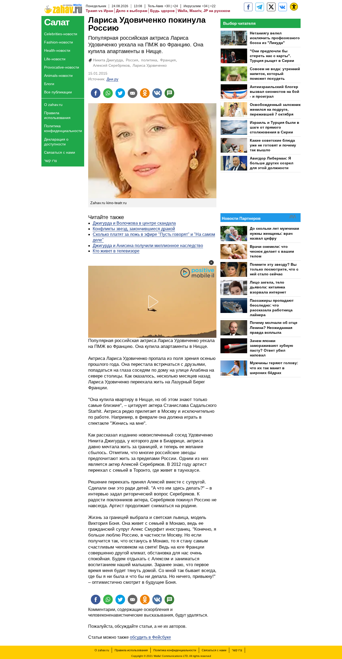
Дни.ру (112, 79)
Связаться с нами (59, 152)
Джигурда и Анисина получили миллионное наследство (148, 245)
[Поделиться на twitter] (120, 93)
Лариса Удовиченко (150, 65)
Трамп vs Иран (99, 11)
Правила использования (57, 115)
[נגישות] (294, 7)
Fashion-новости (58, 42)
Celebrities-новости (60, 34)
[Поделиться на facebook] (95, 93)
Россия (132, 60)
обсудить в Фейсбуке (150, 637)
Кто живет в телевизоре (116, 251)
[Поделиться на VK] (157, 93)
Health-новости (57, 50)
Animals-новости (58, 75)
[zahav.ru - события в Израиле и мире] (259, 7)
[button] (211, 262)
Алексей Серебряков (111, 65)
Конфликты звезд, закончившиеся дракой (134, 229)
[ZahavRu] (271, 7)
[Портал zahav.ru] (282, 7)
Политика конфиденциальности (63, 128)
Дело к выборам (131, 11)
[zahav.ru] (248, 7)
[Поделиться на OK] (145, 93)
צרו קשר (50, 160)
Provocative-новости (61, 67)
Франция (168, 60)
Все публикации (58, 92)
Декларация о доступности (56, 141)
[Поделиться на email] (132, 93)
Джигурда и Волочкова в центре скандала (134, 223)
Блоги (49, 84)
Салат (56, 22)
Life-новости (54, 59)
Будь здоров (162, 11)
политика (149, 60)
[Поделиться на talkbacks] (169, 93)
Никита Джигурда (108, 60)
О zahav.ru (53, 104)
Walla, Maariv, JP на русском (204, 11)
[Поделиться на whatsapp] (108, 93)
